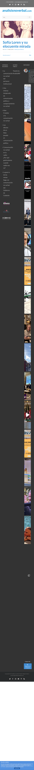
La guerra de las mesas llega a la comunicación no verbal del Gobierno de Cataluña (6, 183)
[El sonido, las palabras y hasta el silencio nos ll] (27, 559)
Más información (6, 55)
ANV (5, 49)
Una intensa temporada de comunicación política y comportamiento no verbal (6, 97)
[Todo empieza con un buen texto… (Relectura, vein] (27, 127)
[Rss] (24, 4)
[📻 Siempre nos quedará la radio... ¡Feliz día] (27, 242)
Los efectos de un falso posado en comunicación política (6, 134)
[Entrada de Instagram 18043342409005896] (27, 357)
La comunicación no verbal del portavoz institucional (6, 77)
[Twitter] (10, 4)
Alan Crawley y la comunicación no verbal (6, 115)
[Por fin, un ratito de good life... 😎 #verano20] (27, 530)
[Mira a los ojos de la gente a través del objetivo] (27, 98)
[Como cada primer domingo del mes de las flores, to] (27, 616)
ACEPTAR (17, 768)
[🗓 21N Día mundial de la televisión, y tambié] (27, 472)
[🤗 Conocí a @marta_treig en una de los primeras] (27, 271)
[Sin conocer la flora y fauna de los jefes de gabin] (27, 213)
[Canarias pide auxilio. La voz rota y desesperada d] (27, 185)
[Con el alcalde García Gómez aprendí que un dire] (27, 645)
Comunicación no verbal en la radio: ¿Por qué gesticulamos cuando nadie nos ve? (6, 157)
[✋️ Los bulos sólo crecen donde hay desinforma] (27, 386)
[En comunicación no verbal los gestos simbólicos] (27, 501)
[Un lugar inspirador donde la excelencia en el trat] (27, 328)
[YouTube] (18, 4)
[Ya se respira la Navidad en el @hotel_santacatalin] (27, 415)
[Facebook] (12, 4)
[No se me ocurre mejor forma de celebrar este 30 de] (27, 156)
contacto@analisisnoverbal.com (21, 2)
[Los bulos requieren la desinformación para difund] (27, 587)
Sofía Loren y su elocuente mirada (17, 44)
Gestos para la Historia (19, 49)
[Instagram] (15, 4)
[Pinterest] (21, 4)
